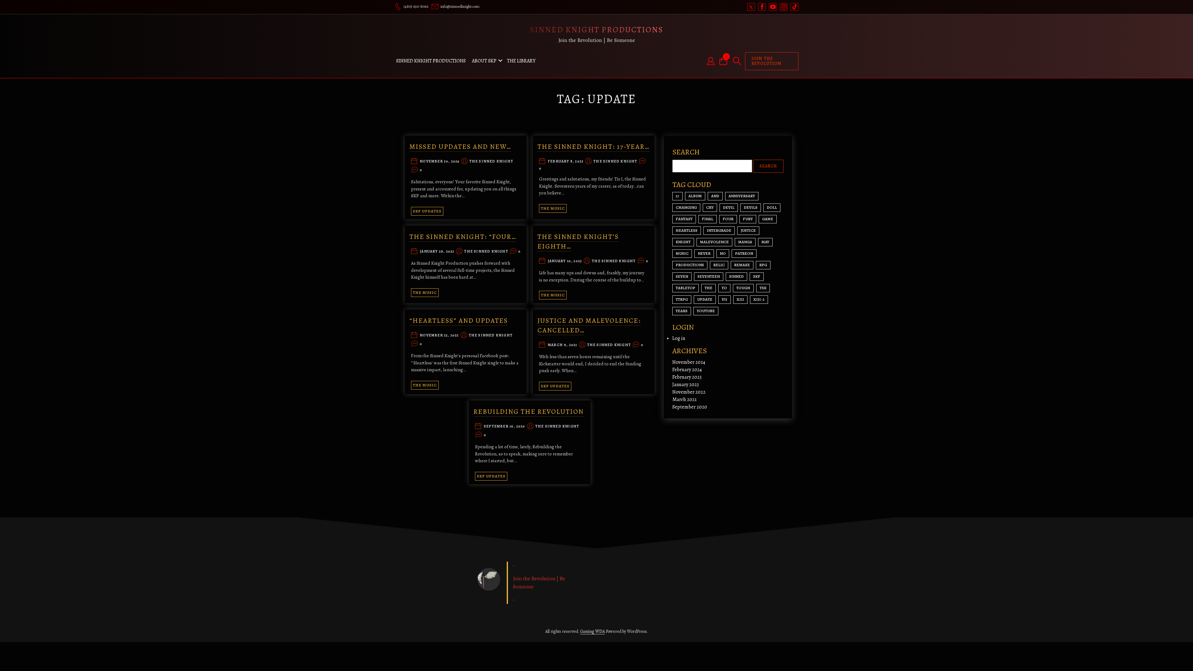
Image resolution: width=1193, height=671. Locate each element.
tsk (763, 287)
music (682, 253)
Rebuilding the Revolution (528, 411)
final (707, 218)
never (704, 253)
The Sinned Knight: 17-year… (593, 146)
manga (745, 241)
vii (724, 299)
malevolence (714, 241)
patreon (744, 253)
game (767, 218)
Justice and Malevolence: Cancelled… (589, 325)
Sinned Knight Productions (596, 29)
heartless (686, 230)
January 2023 (685, 384)
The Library (521, 60)
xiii (740, 299)
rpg (763, 264)
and (715, 196)
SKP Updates (427, 211)
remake (742, 264)
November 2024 (688, 362)
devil (728, 207)
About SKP (484, 60)
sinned (736, 276)
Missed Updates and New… (460, 146)
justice (748, 230)
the (708, 287)
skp (756, 276)
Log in (678, 338)
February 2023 (687, 377)
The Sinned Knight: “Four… (462, 236)
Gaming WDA (592, 631)
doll (772, 207)
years (682, 310)
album (695, 196)
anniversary (742, 196)
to (724, 287)
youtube (706, 310)
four (728, 218)
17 (677, 196)
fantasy (684, 218)
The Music (553, 208)
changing (686, 207)
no (723, 253)
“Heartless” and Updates (458, 320)
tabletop (685, 287)
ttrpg (682, 299)
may (765, 241)
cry (710, 207)
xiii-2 (759, 299)
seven (682, 276)
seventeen (708, 276)
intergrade (719, 230)
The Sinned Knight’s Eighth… (578, 241)
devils (750, 207)
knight (683, 241)
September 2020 (689, 407)
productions (690, 264)
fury (748, 218)
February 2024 (687, 369)
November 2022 (689, 392)
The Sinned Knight (491, 161)
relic (719, 264)
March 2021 (684, 399)
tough (743, 287)
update (704, 299)
